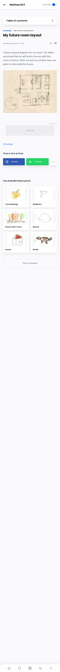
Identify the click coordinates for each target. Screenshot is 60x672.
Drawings (8, 144)
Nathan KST (17, 4)
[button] (4, 4)
